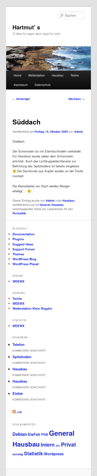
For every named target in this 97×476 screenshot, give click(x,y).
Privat (68, 444)
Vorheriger (21, 99)
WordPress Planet (25, 264)
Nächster (77, 99)
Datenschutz (43, 85)
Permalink (19, 213)
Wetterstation (36, 75)
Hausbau (58, 75)
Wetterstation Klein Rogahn (32, 308)
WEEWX (18, 281)
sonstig (17, 454)
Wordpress (54, 453)
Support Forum (23, 249)
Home (17, 75)
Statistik (33, 453)
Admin (78, 131)
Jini (19, 412)
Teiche (74, 75)
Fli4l (44, 434)
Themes (18, 254)
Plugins (18, 239)
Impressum (21, 85)
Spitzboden (21, 356)
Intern (48, 444)
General (45, 205)
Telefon (18, 344)
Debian (19, 434)
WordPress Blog (24, 259)
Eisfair (17, 393)
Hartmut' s (26, 27)
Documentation (23, 234)
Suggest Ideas (22, 244)
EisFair (34, 434)
